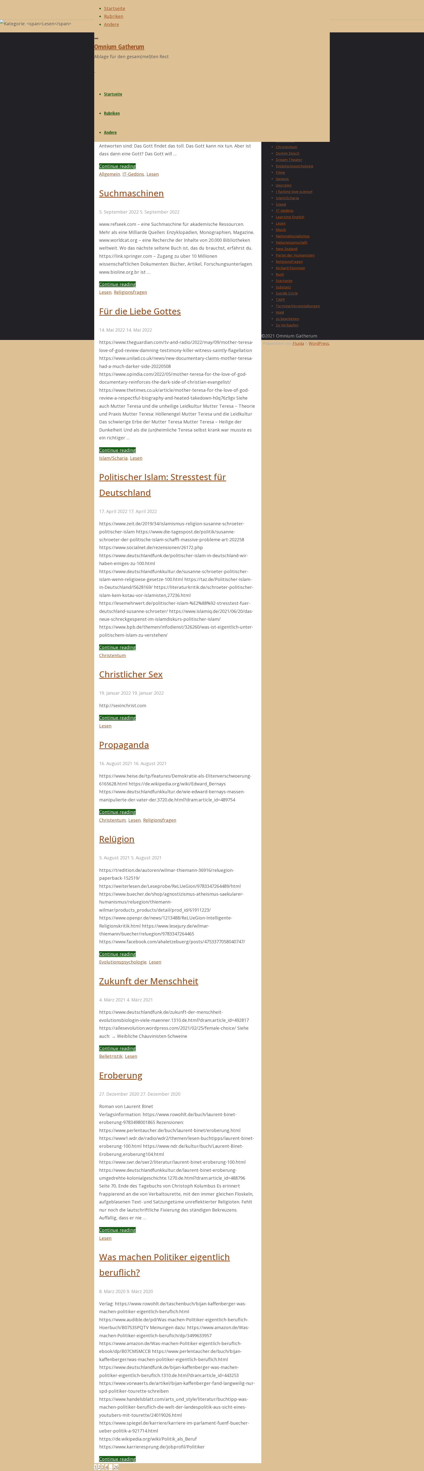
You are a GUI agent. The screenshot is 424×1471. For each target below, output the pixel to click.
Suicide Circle (287, 293)
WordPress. (319, 343)
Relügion (116, 839)
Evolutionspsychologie (122, 962)
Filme (280, 172)
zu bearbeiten (287, 318)
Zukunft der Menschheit (148, 981)
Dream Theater (289, 159)
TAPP (280, 299)
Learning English (290, 217)
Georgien (284, 185)
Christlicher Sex (131, 674)
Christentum (112, 655)
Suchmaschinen (131, 193)
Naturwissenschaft (291, 242)
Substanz (283, 287)
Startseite (284, 280)
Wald (280, 312)
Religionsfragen (130, 292)
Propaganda (124, 744)
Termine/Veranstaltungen (298, 306)
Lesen (152, 174)
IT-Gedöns (133, 174)
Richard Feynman (290, 268)
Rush (280, 274)
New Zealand (286, 248)
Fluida (298, 343)
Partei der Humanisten (295, 255)
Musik (281, 229)
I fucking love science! (294, 191)
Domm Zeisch (287, 153)
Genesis (282, 178)
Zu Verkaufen (287, 325)
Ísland (281, 204)
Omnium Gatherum (119, 46)
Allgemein (109, 174)
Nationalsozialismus (293, 236)
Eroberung (120, 1075)
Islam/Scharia (113, 458)
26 (116, 1467)
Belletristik (110, 1056)
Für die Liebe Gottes (140, 311)
